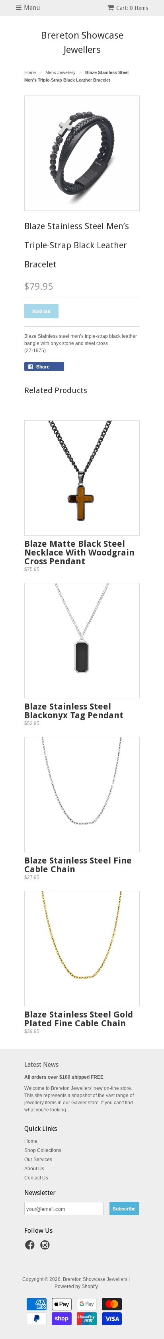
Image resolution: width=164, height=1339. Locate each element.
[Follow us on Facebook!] (31, 1247)
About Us (34, 1168)
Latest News (41, 1064)
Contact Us (36, 1178)
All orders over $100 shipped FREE (63, 1077)
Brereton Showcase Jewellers (82, 42)
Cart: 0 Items (132, 8)
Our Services (38, 1159)
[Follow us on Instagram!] (46, 1247)
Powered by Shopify (76, 1286)
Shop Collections (42, 1150)
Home (30, 1141)
